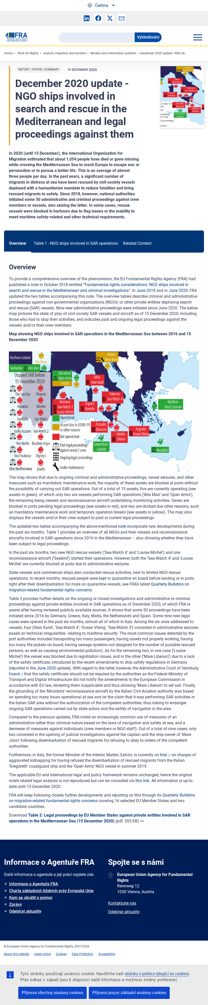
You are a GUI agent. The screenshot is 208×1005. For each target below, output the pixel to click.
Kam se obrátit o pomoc (31, 897)
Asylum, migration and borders (64, 53)
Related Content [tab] (137, 243)
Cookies (61, 954)
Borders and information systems (113, 53)
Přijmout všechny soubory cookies (52, 993)
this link (142, 780)
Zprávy (15, 904)
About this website (16, 954)
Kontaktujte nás (122, 903)
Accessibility (106, 954)
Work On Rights (28, 53)
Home (8, 53)
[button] (86, 18)
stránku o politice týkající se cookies (157, 974)
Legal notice (42, 954)
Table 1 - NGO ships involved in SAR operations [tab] (76, 243)
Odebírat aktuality (25, 911)
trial (163, 754)
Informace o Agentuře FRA (33, 883)
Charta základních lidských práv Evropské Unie (51, 890)
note (122, 526)
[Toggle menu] (197, 37)
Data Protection (82, 954)
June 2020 (178, 290)
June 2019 (145, 290)
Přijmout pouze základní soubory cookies (129, 993)
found (14, 674)
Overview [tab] (17, 243)
